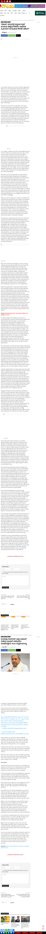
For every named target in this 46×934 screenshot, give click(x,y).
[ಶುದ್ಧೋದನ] (5, 606)
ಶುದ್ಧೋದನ (4, 32)
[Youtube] (10, 1)
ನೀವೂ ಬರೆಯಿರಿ (32, 932)
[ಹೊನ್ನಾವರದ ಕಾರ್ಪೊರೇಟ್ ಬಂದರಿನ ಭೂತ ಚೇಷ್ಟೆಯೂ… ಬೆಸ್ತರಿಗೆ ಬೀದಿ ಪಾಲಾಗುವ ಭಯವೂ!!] (15, 621)
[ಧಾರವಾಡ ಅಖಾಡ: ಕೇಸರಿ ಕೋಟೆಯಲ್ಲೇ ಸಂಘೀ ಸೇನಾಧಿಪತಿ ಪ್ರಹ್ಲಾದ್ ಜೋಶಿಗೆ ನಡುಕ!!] (25, 621)
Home (2, 20)
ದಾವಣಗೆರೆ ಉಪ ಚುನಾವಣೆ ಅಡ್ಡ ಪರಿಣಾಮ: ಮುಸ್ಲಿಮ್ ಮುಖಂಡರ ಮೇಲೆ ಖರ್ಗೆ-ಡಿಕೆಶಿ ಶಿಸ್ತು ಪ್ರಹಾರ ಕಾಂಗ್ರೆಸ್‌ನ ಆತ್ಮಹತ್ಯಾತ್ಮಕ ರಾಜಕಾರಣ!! (5, 627)
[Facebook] (2, 1)
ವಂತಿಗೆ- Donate (39, 932)
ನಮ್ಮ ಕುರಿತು (25, 932)
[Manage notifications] (43, 929)
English (18, 932)
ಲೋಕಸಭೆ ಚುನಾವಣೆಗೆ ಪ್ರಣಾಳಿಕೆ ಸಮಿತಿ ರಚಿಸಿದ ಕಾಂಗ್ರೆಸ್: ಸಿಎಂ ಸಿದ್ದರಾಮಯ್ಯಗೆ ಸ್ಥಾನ (23, 597)
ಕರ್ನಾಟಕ (5, 20)
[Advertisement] (15, 66)
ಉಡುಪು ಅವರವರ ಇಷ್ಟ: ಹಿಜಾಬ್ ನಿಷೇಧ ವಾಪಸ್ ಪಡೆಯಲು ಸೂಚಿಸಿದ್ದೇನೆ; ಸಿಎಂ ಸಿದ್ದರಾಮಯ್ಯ (7, 597)
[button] (29, 13)
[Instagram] (5, 1)
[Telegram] (7, 1)
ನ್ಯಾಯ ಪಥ (3, 616)
